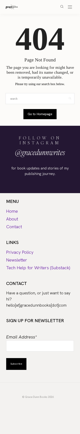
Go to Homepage (40, 114)
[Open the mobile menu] (69, 7)
